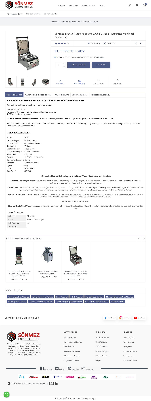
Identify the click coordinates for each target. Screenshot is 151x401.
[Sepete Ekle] (78, 65)
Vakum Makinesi (70, 337)
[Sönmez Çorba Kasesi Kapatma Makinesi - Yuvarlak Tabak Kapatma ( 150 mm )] (19, 255)
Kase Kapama (62, 297)
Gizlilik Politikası (101, 346)
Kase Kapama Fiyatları (17, 302)
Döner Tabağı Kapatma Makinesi (69, 302)
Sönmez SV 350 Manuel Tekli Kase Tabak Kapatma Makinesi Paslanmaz (75, 273)
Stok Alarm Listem (130, 351)
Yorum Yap (111, 43)
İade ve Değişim (101, 351)
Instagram (89, 369)
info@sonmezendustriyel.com (36, 383)
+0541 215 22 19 (17, 383)
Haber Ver (118, 83)
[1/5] (56, 43)
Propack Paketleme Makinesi (41, 302)
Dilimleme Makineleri (72, 356)
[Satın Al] (101, 65)
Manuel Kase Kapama (94, 297)
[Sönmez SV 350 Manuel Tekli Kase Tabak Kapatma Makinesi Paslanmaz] (75, 255)
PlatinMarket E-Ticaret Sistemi (68, 398)
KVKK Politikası (101, 342)
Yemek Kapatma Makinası (42, 297)
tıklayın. (100, 57)
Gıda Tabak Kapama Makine (96, 302)
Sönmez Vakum (117, 302)
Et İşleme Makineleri (71, 360)
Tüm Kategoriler (13, 14)
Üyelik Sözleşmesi (102, 337)
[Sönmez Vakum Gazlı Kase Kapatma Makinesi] (47, 255)
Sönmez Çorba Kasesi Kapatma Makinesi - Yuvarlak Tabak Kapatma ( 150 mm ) (19, 273)
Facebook (48, 369)
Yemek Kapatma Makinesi (18, 297)
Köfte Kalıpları (69, 346)
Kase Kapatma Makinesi (73, 342)
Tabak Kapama (76, 297)
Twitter (62, 369)
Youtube (75, 369)
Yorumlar (95, 43)
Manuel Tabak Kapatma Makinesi (119, 297)
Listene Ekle (98, 83)
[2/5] (57, 43)
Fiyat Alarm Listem (130, 360)
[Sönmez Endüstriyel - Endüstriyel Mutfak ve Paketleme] (19, 9)
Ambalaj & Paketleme (72, 351)
